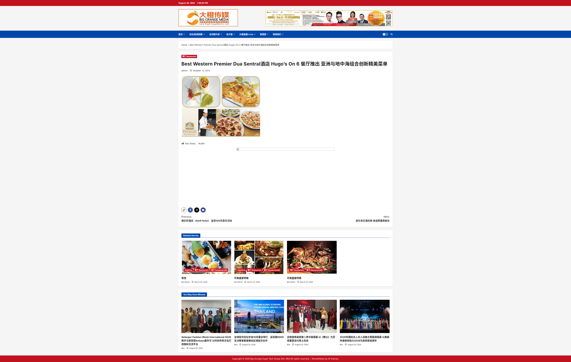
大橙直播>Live (246, 34)
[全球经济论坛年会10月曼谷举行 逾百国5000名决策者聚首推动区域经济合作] (259, 316)
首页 (180, 34)
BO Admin (185, 282)
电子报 (229, 34)
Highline (188, 270)
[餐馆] (206, 257)
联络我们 (277, 34)
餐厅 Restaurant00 (219, 270)
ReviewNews (318, 358)
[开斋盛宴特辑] (259, 257)
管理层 (263, 34)
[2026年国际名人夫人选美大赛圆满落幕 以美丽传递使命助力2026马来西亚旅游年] (365, 316)
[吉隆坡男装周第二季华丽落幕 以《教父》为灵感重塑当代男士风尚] (312, 316)
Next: (373, 218)
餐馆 (183, 278)
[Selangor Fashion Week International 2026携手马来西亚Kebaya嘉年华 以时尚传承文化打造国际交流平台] (206, 316)
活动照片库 (214, 34)
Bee (183, 348)
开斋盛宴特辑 (241, 278)
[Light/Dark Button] (385, 34)
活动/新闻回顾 (196, 34)
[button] (392, 34)
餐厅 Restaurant (189, 56)
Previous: (206, 218)
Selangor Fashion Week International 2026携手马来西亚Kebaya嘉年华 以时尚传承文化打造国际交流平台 (206, 341)
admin (184, 70)
